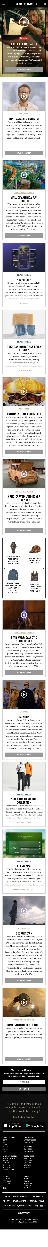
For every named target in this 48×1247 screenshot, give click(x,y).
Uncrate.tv (38, 1196)
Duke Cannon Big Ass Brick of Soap (24, 348)
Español (6, 1179)
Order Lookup (9, 1169)
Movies (27, 928)
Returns (7, 1163)
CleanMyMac (24, 866)
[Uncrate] (24, 3)
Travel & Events (27, 192)
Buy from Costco (24, 370)
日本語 (5, 1185)
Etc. (4, 1151)
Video (20, 114)
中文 (4, 1188)
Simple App (24, 280)
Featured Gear (24, 275)
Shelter (6, 1147)
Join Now (24, 303)
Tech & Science (27, 1020)
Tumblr (27, 1167)
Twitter (27, 1158)
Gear (5, 1140)
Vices (5, 1149)
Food (27, 409)
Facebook (28, 1163)
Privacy (27, 1185)
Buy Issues (28, 1149)
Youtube (28, 1165)
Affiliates (7, 1167)
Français (7, 1181)
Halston (23, 717)
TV (27, 712)
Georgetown (24, 933)
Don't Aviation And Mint (24, 119)
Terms (27, 1188)
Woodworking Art (15, 503)
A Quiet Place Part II (24, 44)
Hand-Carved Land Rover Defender (24, 498)
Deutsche (7, 1183)
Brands (6, 1160)
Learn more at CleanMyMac (24, 889)
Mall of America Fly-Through (24, 199)
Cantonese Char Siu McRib (24, 414)
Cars (5, 1144)
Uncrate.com (10, 1196)
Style (5, 1142)
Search (36, 4)
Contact (28, 1181)
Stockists (28, 1151)
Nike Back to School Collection (24, 800)
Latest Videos (30, 1140)
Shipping (6, 1165)
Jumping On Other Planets (24, 1025)
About (26, 1179)
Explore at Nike (24, 822)
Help (5, 1172)
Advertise (28, 1183)
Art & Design (27, 491)
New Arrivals (9, 1158)
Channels (28, 1142)
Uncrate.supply (24, 1196)
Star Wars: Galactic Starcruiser (24, 639)
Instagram (28, 1160)
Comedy (27, 114)
